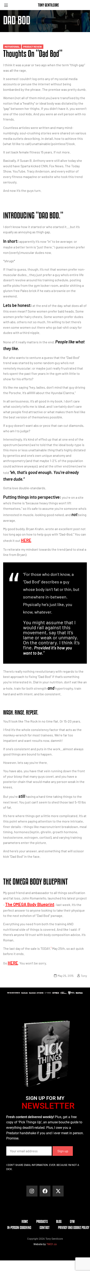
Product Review (32, 46)
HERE (26, 540)
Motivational (12, 46)
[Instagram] (31, 1191)
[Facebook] (45, 1191)
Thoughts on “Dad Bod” (32, 53)
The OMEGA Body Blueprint (29, 904)
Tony (84, 975)
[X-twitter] (58, 1191)
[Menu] (7, 5)
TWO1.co (51, 1244)
